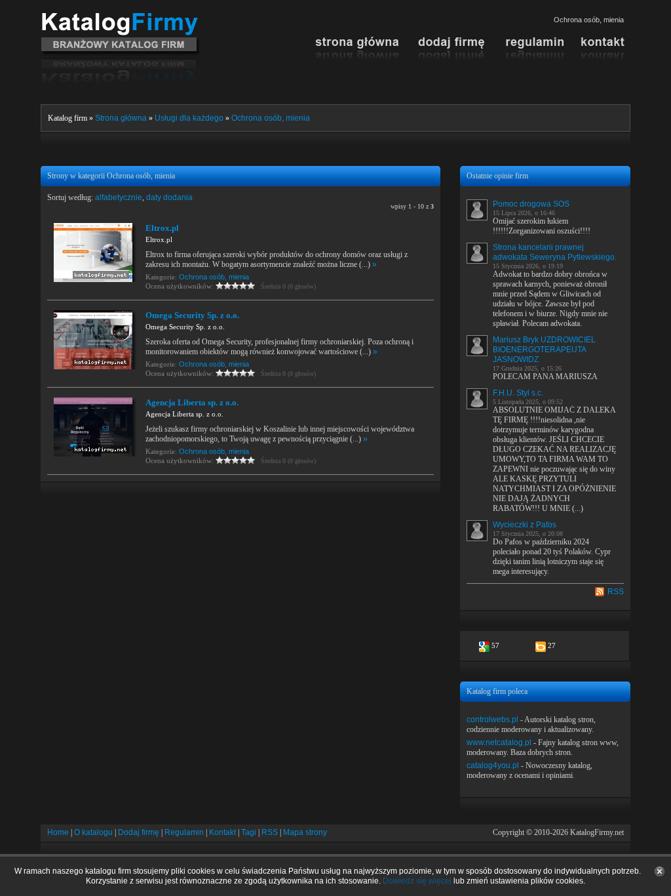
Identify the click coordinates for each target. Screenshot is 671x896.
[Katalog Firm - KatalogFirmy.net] (121, 17)
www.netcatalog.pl (499, 742)
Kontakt (222, 832)
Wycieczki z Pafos (524, 524)
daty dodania (169, 197)
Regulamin (184, 832)
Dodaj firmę (138, 832)
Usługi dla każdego (189, 118)
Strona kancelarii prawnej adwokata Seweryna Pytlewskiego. (555, 252)
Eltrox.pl (162, 228)
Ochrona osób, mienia (270, 118)
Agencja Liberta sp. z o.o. (192, 402)
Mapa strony (305, 832)
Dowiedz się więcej (417, 881)
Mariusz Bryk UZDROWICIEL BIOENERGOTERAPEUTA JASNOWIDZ (544, 349)
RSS (615, 591)
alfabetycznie (118, 197)
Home (58, 832)
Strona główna (121, 118)
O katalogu (93, 832)
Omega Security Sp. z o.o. (192, 315)
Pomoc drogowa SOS (531, 204)
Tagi (248, 832)
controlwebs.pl (492, 719)
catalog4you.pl (493, 765)
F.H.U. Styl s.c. (518, 392)
